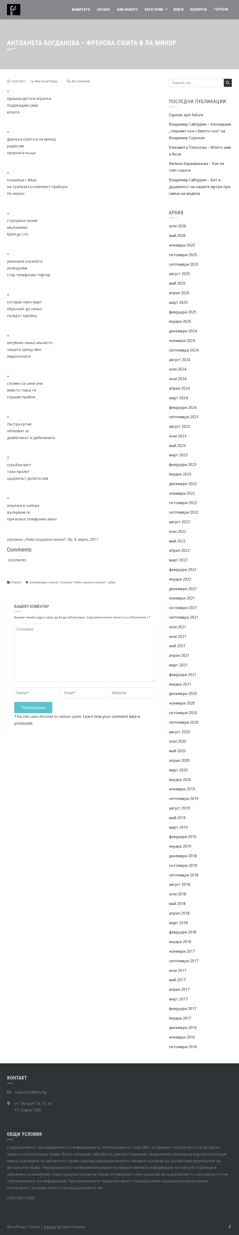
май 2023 (177, 445)
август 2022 (179, 521)
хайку (111, 582)
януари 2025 (180, 321)
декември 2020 (183, 693)
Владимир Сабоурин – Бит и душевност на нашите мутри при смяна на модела (199, 186)
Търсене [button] (221, 9)
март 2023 (178, 455)
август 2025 (179, 273)
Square (50, 1226)
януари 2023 (180, 474)
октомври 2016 (183, 1046)
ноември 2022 (182, 493)
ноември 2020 (182, 703)
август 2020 (179, 731)
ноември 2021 (182, 598)
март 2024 (178, 397)
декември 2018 (183, 855)
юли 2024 (177, 369)
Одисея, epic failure (186, 114)
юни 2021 (177, 636)
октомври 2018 (183, 865)
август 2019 (179, 808)
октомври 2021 (183, 607)
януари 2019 (180, 846)
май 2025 (177, 283)
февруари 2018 (182, 932)
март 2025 (178, 302)
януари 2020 (180, 779)
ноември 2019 (182, 789)
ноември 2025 (182, 245)
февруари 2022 (182, 569)
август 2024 (179, 359)
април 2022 (179, 550)
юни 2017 (177, 970)
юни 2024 (177, 378)
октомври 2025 (183, 254)
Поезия (16, 582)
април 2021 (179, 655)
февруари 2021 (182, 674)
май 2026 (177, 235)
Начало (103, 9)
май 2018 (177, 903)
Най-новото (127, 9)
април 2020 (179, 760)
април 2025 (179, 292)
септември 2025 (183, 264)
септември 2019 (183, 798)
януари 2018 (180, 941)
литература (38, 582)
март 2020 (178, 770)
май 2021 (177, 645)
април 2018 (179, 913)
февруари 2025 (182, 312)
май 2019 (177, 817)
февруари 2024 (182, 407)
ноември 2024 (182, 340)
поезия (53, 582)
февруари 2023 (182, 464)
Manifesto (81, 9)
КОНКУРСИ (198, 9)
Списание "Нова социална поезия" (82, 582)
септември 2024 (183, 350)
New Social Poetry (46, 81)
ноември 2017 (182, 951)
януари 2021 (180, 684)
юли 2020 (177, 741)
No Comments (81, 81)
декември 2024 (183, 331)
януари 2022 (180, 579)
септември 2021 (183, 617)
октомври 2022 (183, 502)
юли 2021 (177, 626)
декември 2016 (183, 1027)
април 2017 (179, 989)
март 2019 (178, 827)
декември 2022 (183, 483)
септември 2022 (183, 512)
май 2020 (177, 750)
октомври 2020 (183, 712)
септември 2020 (183, 722)
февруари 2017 (182, 1008)
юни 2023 (177, 436)
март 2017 (178, 999)
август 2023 (179, 426)
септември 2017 (183, 960)
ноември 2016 (182, 1037)
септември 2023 (183, 416)
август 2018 (179, 884)
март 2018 (178, 922)
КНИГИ (178, 9)
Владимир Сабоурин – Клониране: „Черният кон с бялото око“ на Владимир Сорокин (200, 131)
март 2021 (178, 665)
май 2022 (177, 541)
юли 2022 (177, 531)
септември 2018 (183, 875)
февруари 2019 (182, 836)
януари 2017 (180, 1018)
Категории (154, 9)
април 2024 (179, 388)
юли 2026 (177, 226)
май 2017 (177, 979)
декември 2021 (183, 588)
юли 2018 (177, 894)
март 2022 (178, 560)
